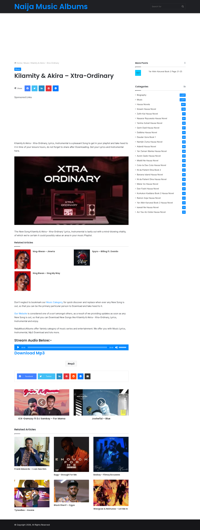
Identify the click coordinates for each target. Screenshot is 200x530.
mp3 (72, 363)
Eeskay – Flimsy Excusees (106, 474)
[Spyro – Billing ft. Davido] (82, 257)
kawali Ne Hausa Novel (148, 207)
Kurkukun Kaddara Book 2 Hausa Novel (155, 193)
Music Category (54, 302)
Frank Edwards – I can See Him (30, 469)
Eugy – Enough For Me (65, 474)
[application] (71, 347)
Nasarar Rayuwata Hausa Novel (152, 118)
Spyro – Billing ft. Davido (105, 251)
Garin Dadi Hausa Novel (148, 128)
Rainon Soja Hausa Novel (149, 198)
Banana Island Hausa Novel (150, 174)
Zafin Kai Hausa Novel (147, 114)
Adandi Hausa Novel (146, 146)
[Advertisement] (100, 36)
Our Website (20, 313)
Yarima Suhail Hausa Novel (149, 123)
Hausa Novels (143, 104)
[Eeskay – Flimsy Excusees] (111, 454)
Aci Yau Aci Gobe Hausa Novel (151, 212)
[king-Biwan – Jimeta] (22, 259)
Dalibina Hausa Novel (147, 132)
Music (26, 63)
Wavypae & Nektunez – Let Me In (110, 508)
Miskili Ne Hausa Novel (147, 160)
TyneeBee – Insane (24, 510)
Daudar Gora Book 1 (146, 137)
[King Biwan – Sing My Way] (22, 281)
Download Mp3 (29, 353)
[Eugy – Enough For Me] (71, 454)
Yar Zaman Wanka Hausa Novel (152, 151)
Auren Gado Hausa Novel (149, 156)
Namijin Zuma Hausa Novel (149, 142)
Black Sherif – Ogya (64, 505)
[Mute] (116, 347)
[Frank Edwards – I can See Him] (31, 451)
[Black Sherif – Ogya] (71, 491)
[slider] (123, 347)
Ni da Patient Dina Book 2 (149, 170)
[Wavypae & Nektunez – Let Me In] (111, 493)
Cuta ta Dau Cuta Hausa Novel (151, 165)
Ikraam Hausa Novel (146, 109)
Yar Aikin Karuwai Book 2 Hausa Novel (155, 202)
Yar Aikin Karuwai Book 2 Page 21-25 (165, 71)
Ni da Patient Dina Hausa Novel (151, 179)
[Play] (18, 347)
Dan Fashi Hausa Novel (148, 188)
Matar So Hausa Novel (147, 184)
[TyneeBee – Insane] (31, 493)
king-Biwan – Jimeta (44, 251)
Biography (141, 95)
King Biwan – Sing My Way (46, 273)
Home (19, 63)
